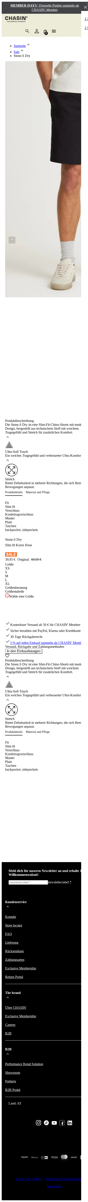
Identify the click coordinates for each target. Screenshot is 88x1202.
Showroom (12, 1072)
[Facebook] (62, 1123)
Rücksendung (14, 951)
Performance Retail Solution (24, 1064)
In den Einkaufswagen (24, 651)
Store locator (13, 925)
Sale (16, 52)
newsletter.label (59, 882)
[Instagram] (38, 1123)
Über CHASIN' (15, 1007)
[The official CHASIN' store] (16, 19)
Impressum (54, 1186)
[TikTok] (46, 1123)
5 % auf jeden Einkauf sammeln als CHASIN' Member (47, 643)
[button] (15, 492)
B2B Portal (12, 1090)
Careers (10, 1025)
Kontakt (10, 917)
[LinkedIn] (70, 1123)
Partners (10, 1081)
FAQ (8, 934)
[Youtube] (54, 1123)
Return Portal (14, 977)
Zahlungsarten (14, 960)
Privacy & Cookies (29, 1179)
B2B (8, 1033)
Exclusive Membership (20, 968)
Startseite (20, 46)
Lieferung (11, 942)
